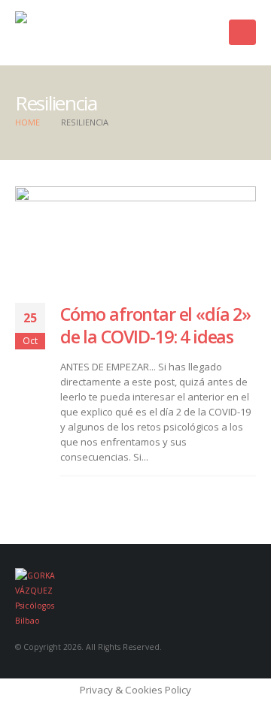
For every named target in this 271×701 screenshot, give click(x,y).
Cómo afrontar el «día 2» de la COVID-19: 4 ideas (155, 325)
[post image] (135, 233)
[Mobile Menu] (242, 32)
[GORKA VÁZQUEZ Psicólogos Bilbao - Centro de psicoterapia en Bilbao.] (86, 32)
